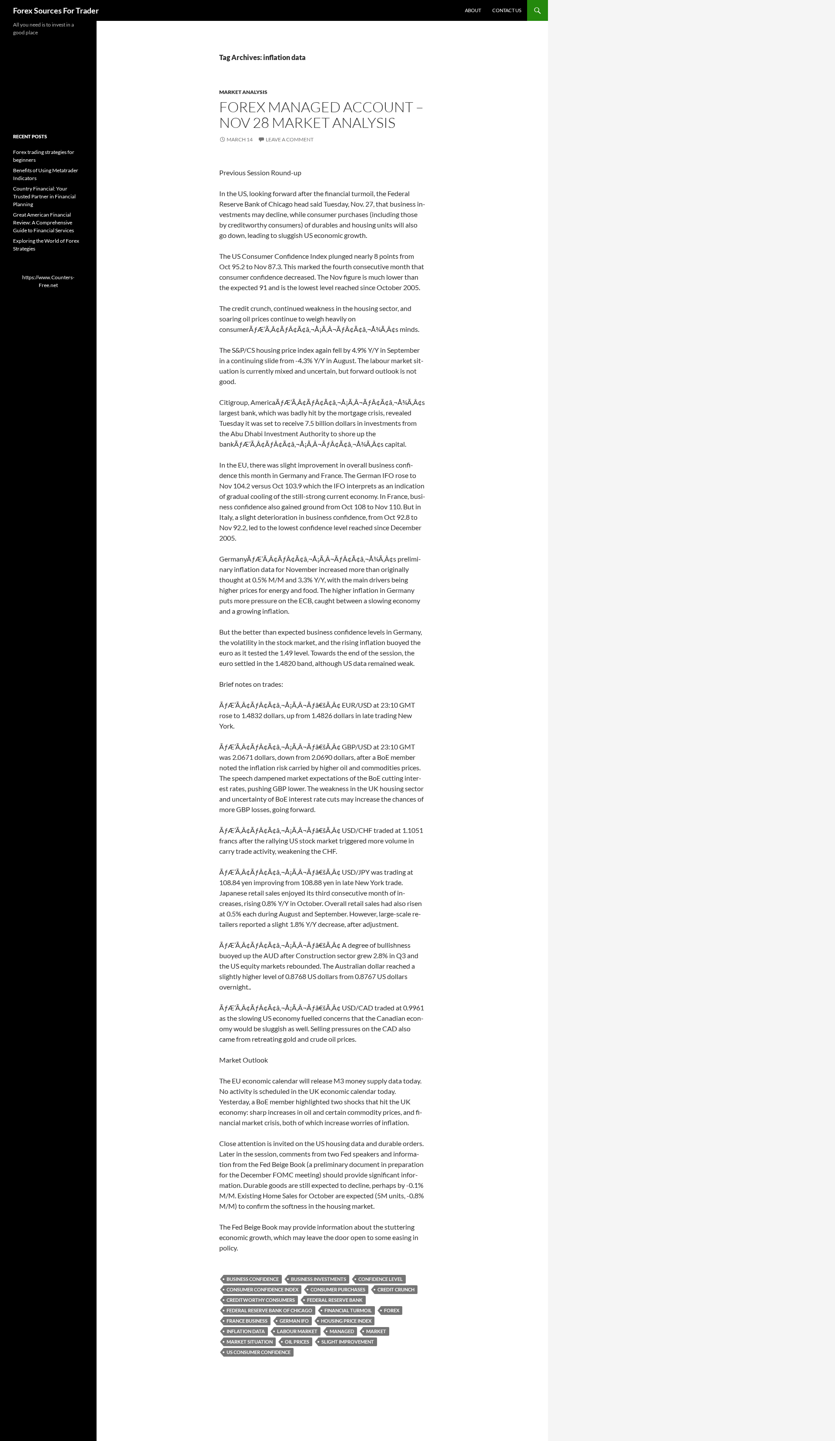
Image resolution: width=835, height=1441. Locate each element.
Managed (342, 1331)
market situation (250, 1341)
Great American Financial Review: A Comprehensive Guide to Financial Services (43, 222)
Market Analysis (243, 92)
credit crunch (395, 1289)
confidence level (380, 1279)
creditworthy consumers (261, 1300)
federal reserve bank (335, 1300)
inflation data (246, 1331)
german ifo (294, 1321)
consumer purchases (338, 1289)
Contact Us (506, 10)
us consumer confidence (259, 1352)
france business (247, 1321)
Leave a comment (290, 139)
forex (391, 1310)
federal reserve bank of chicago (269, 1310)
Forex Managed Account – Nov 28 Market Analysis (321, 114)
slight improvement (347, 1341)
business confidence (253, 1279)
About (473, 10)
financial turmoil (348, 1310)
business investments (318, 1279)
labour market (297, 1331)
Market (376, 1331)
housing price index (346, 1321)
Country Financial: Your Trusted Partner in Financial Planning (44, 196)
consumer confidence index (262, 1289)
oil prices (297, 1341)
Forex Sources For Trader (56, 10)
